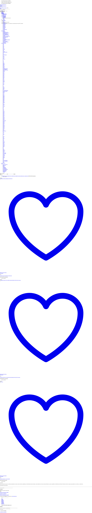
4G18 (3, 73)
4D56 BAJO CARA (5, 68)
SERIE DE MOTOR (3, 43)
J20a (3, 133)
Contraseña (1, 509)
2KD (3, 54)
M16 (3, 140)
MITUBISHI (4, 24)
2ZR (3, 58)
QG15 (3, 144)
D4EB (3, 99)
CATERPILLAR (4, 14)
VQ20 (3, 155)
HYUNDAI (4, 20)
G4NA (3, 125)
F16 (3, 105)
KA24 (3, 138)
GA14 (3, 128)
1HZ (3, 47)
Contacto (2, 502)
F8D (3, 107)
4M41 (3, 81)
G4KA (3, 121)
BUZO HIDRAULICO (5, 34)
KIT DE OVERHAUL (5, 169)
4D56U (4, 71)
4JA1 (3, 78)
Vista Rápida (1, 273)
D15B (3, 95)
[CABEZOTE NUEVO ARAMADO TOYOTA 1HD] (6, 178)
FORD (3, 19)
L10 (3, 139)
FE (3, 108)
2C (3, 53)
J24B (3, 134)
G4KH (3, 123)
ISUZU (4, 21)
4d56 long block (5, 69)
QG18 (3, 145)
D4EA (3, 98)
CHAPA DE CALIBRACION (6, 36)
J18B (3, 132)
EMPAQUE (4, 37)
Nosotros (2, 500)
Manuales (2, 13)
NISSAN (4, 25)
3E (3, 59)
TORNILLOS (4, 171)
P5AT (3, 143)
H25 (3, 129)
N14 (3, 141)
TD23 (3, 151)
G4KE (3, 122)
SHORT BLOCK (5, 170)
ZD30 (3, 162)
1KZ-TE (4, 49)
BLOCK (4, 166)
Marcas (2, 12)
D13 (3, 94)
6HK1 (3, 88)
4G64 (3, 74)
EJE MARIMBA (5, 168)
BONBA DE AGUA (5, 33)
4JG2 (3, 79)
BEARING (4, 31)
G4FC (3, 114)
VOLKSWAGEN (5, 29)
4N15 (3, 82)
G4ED (3, 112)
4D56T (4, 70)
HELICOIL (4, 38)
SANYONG (4, 27)
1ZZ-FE (4, 51)
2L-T (3, 55)
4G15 (3, 72)
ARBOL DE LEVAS (5, 164)
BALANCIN (4, 165)
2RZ (3, 56)
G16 (3, 110)
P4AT (3, 142)
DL (3, 103)
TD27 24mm (4, 153)
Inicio (2, 10)
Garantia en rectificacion (3, 493)
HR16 (3, 130)
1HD (3, 46)
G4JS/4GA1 (4, 120)
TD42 (3, 154)
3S (3, 61)
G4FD (3, 115)
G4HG (3, 119)
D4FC (3, 101)
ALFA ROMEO (5, 13)
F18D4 (4, 106)
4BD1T (4, 64)
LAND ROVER (4, 23)
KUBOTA (4, 22)
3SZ (3, 62)
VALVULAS (4, 42)
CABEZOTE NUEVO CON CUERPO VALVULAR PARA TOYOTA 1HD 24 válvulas (10, 377)
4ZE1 (3, 84)
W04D (4, 157)
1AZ (3, 44)
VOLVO (4, 30)
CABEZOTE (4, 167)
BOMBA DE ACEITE (5, 32)
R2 (3, 147)
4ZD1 (3, 83)
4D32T (4, 66)
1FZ (3, 45)
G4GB (3, 117)
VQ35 (3, 156)
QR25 (3, 146)
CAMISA (4, 35)
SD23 (3, 149)
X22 (3, 159)
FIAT (3, 18)
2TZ (3, 57)
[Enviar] (1, 498)
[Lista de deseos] (0, 179)
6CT (3, 86)
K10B (3, 136)
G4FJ (3, 116)
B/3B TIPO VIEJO (5, 91)
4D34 (3, 67)
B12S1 (4, 92)
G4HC (3, 118)
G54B (3, 127)
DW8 (3, 104)
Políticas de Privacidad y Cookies (4, 492)
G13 (3, 109)
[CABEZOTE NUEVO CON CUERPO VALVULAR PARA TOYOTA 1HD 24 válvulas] (10, 280)
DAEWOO (4, 16)
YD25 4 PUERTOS (5, 160)
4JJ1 (3, 80)
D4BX (3, 97)
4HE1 (3, 75)
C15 (3, 93)
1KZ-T (3, 48)
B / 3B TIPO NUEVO (5, 90)
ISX (3, 131)
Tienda (2, 499)
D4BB (3, 96)
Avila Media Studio (14, 496)
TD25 (3, 152)
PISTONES (4, 40)
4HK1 (3, 77)
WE (3, 158)
